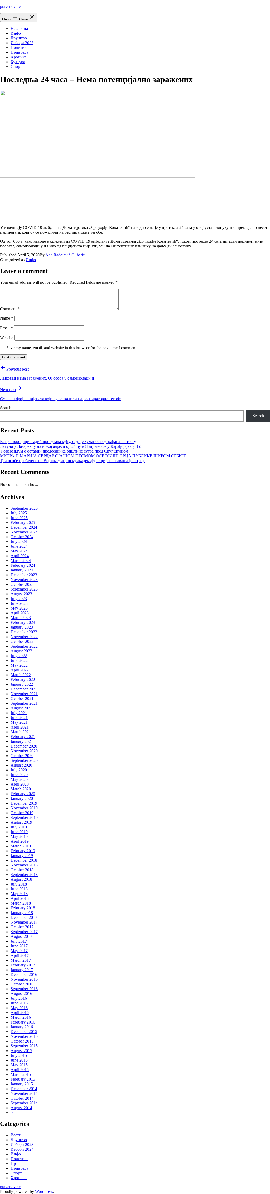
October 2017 (22, 927)
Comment (10, 309)
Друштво (19, 38)
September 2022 (24, 646)
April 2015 (20, 1069)
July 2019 (19, 827)
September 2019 (24, 817)
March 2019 (21, 846)
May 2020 (19, 779)
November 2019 (24, 808)
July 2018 (19, 884)
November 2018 (24, 865)
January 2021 (22, 741)
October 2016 (22, 984)
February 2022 (23, 679)
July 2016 (19, 998)
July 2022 (19, 655)
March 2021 (21, 732)
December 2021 (24, 689)
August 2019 (21, 822)
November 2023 (24, 579)
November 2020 (24, 751)
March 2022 (21, 674)
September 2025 (24, 508)
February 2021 (23, 736)
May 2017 (19, 950)
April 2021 (20, 727)
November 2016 (24, 979)
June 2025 (19, 517)
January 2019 (22, 855)
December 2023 (24, 575)
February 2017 (23, 965)
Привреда (19, 52)
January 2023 (22, 627)
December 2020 (24, 746)
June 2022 (19, 660)
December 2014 (24, 1088)
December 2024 (24, 527)
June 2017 (19, 946)
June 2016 (19, 1003)
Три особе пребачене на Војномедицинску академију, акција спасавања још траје (72, 460)
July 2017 (19, 941)
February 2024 (23, 565)
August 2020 (21, 765)
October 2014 (22, 1098)
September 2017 (24, 931)
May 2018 (19, 893)
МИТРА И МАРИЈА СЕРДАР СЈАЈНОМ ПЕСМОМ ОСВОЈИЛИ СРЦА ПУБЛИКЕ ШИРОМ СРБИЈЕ (93, 456)
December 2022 (24, 632)
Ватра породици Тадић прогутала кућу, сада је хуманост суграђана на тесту (68, 441)
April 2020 (20, 784)
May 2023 (19, 608)
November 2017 (24, 922)
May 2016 (19, 1008)
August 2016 (21, 993)
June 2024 (19, 546)
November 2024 (24, 532)
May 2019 (19, 836)
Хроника (19, 57)
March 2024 (21, 560)
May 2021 (19, 722)
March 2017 (21, 960)
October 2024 (22, 536)
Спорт (16, 66)
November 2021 (24, 693)
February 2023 (23, 622)
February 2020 (23, 793)
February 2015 (23, 1079)
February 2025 (23, 522)
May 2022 (19, 665)
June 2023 (19, 603)
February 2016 (23, 1022)
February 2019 (23, 851)
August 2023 (21, 594)
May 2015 (19, 1065)
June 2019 (19, 831)
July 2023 (19, 598)
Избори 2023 (22, 42)
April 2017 (20, 955)
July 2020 (19, 770)
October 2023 (22, 584)
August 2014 (21, 1107)
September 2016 (24, 988)
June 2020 (19, 774)
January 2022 (22, 684)
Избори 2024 (22, 1149)
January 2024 (22, 570)
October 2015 (22, 1041)
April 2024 (20, 556)
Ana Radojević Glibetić (65, 255)
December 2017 (24, 917)
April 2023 (20, 613)
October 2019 (22, 812)
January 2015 (22, 1084)
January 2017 (22, 969)
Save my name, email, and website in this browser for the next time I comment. (71, 347)
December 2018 (24, 860)
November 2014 (24, 1093)
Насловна (19, 28)
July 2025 (19, 513)
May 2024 (19, 551)
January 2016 (22, 1027)
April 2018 (20, 898)
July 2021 (19, 713)
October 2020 (22, 755)
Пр (13, 1163)
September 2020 (24, 760)
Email (6, 328)
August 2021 (21, 708)
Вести (16, 1135)
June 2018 (19, 889)
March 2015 (21, 1074)
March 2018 (21, 903)
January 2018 (22, 912)
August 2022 (21, 651)
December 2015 (24, 1031)
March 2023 (21, 617)
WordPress (44, 1191)
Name (6, 318)
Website (6, 337)
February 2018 (23, 908)
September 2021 (24, 703)
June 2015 (19, 1060)
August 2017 (21, 936)
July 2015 (19, 1055)
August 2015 (21, 1050)
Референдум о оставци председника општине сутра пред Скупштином (64, 451)
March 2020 (21, 789)
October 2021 (22, 698)
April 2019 (20, 841)
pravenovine (10, 6)
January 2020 (22, 798)
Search (5, 407)
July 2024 (19, 541)
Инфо (16, 33)
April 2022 (20, 670)
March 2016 (21, 1017)
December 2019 (24, 803)
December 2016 (24, 974)
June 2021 (19, 717)
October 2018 (22, 870)
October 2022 (22, 641)
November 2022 (24, 636)
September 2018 (24, 874)
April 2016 (20, 1012)
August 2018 (21, 879)
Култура (18, 61)
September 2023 (24, 589)
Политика (19, 47)
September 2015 (24, 1046)
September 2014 (24, 1103)
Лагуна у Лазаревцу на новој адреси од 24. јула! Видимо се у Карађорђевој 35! (70, 446)
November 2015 (24, 1036)
